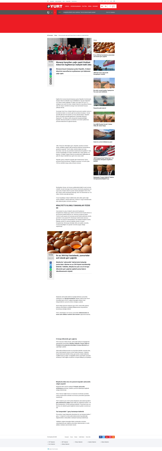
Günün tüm (110, 12)
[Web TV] (111, 1)
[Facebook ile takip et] (100, 437)
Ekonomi (95, 6)
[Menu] (102, 6)
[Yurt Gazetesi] (55, 6)
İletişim (75, 437)
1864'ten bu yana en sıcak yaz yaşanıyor (72, 12)
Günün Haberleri (58, 1)
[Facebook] (51, 69)
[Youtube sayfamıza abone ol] (106, 437)
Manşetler (52, 1)
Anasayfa (67, 437)
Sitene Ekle (68, 1)
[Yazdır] (51, 81)
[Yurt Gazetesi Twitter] (102, 1)
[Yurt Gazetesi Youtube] (105, 1)
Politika (84, 6)
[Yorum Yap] (51, 83)
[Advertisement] (81, 24)
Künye (71, 437)
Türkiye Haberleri (78, 442)
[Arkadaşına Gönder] (51, 79)
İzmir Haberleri (51, 444)
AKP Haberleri (65, 442)
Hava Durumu (74, 1)
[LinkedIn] (51, 74)
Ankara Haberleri (105, 442)
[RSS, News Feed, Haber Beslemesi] (113, 437)
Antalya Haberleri (65, 444)
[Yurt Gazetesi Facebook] (99, 1)
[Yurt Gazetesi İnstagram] (108, 1)
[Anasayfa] (48, 1)
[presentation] (51, 12)
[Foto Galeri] (114, 1)
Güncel (67, 6)
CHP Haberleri (51, 442)
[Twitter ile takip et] (103, 437)
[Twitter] (51, 72)
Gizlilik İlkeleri (81, 437)
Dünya (89, 6)
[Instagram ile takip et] (110, 437)
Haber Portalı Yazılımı (53, 449)
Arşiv (64, 1)
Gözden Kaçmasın (76, 6)
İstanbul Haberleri (92, 442)
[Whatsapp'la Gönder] (51, 76)
